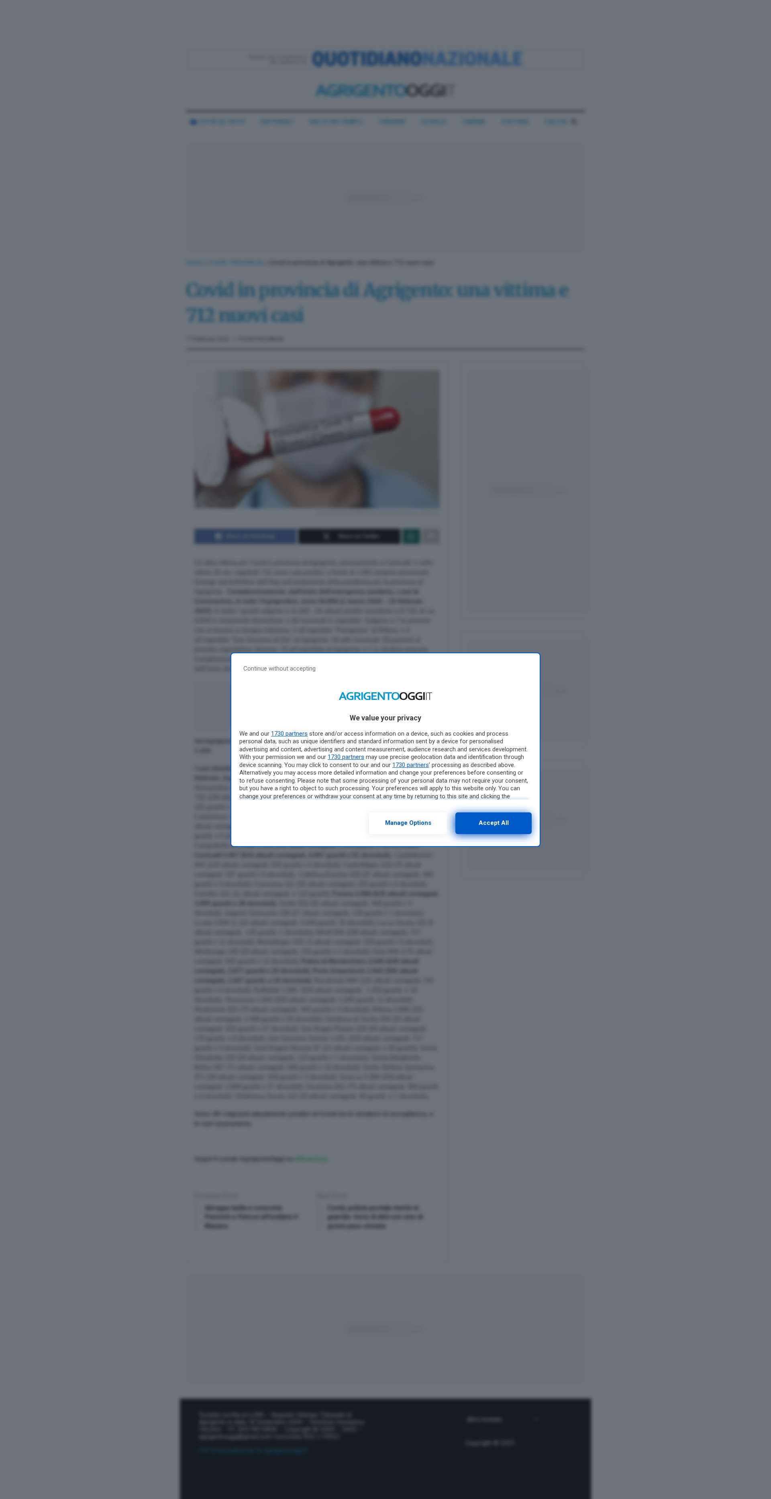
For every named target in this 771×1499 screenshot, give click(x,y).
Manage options (408, 822)
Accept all (494, 822)
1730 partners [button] (289, 733)
